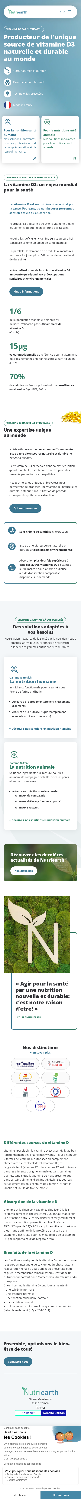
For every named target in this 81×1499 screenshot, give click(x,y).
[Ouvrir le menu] (69, 11)
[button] (26, 291)
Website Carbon (53, 1413)
